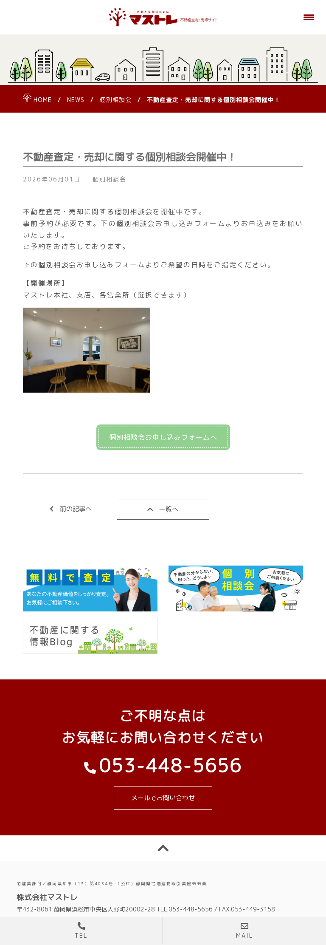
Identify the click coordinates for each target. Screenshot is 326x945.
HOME (43, 100)
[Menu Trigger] (309, 17)
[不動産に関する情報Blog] (90, 636)
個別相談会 (116, 100)
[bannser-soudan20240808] (236, 589)
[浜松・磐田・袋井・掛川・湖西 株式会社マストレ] (163, 17)
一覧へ (168, 509)
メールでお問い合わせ (163, 797)
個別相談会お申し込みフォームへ (163, 437)
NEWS (75, 100)
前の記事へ (76, 508)
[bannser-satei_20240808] (90, 589)
